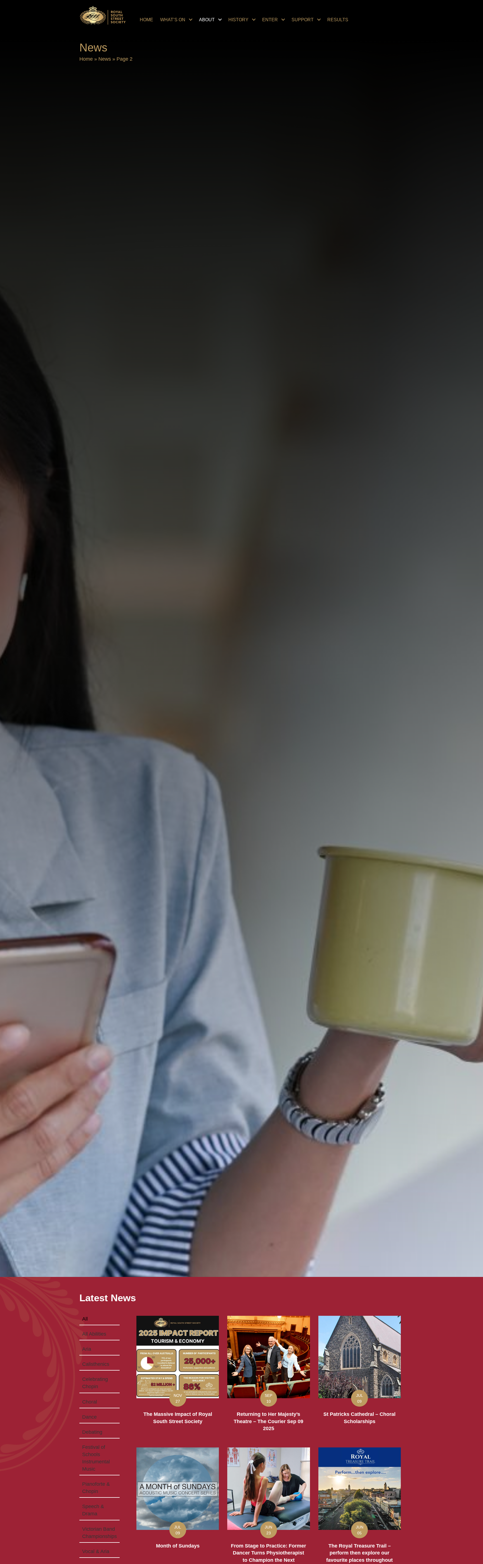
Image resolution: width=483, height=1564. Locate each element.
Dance (89, 1417)
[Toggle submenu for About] (220, 19)
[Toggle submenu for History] (253, 19)
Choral (89, 1402)
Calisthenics (95, 1364)
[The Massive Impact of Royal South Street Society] (178, 1377)
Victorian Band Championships (99, 1532)
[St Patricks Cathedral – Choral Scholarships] (360, 1377)
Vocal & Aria (95, 1551)
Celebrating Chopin (95, 1382)
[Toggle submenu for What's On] (190, 19)
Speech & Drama (93, 1510)
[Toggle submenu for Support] (319, 19)
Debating (92, 1432)
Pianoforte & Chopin (96, 1487)
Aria (86, 1349)
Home (86, 59)
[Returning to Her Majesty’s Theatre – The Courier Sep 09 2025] (268, 1377)
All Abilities (94, 1334)
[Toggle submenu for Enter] (283, 19)
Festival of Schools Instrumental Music (96, 1458)
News (104, 59)
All (85, 1319)
